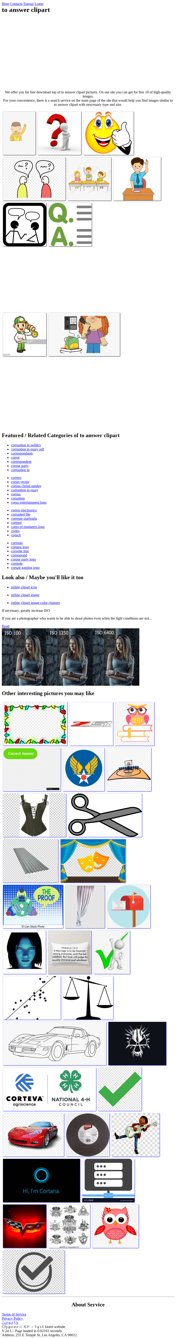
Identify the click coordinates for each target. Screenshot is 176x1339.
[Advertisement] (88, 52)
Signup (28, 4)
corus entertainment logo (29, 502)
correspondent (21, 462)
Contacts (16, 4)
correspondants (22, 453)
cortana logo (20, 547)
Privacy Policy (12, 1318)
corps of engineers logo (28, 527)
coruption (18, 498)
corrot (15, 457)
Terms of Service (14, 1314)
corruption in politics (26, 445)
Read (5, 626)
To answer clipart (15, 148)
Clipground (23, 1325)
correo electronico (24, 510)
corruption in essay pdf (27, 449)
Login (39, 4)
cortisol (16, 523)
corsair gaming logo (25, 568)
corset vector (20, 482)
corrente (17, 563)
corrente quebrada (24, 518)
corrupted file (20, 514)
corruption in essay (24, 490)
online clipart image (25, 595)
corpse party (20, 466)
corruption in (20, 470)
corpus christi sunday (26, 486)
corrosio (17, 543)
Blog (5, 4)
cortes (15, 531)
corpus (16, 494)
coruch (16, 535)
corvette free (20, 551)
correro (16, 478)
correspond (19, 555)
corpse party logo (23, 559)
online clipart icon (24, 587)
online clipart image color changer (35, 603)
